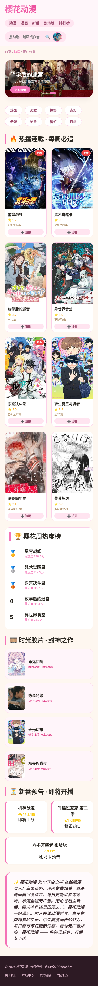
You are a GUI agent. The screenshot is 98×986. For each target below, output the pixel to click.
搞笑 (53, 110)
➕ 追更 (26, 516)
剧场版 (49, 23)
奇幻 (73, 110)
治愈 (33, 122)
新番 (35, 23)
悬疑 (13, 122)
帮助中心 (28, 975)
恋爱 (33, 110)
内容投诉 (62, 975)
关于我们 (10, 975)
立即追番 (20, 90)
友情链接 (45, 975)
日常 (73, 122)
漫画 (24, 23)
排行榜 (64, 23)
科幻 (53, 122)
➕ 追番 (26, 232)
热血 (13, 110)
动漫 (12, 23)
